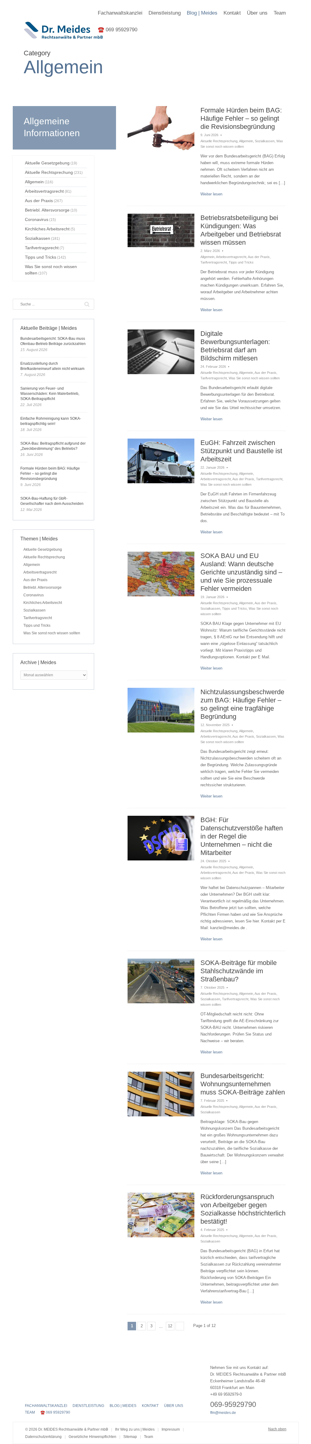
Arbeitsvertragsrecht (231, 257)
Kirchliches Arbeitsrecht (42, 603)
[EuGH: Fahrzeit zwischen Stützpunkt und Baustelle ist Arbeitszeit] (161, 461)
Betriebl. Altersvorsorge (42, 587)
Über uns (257, 13)
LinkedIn (49, 1393)
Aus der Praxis (259, 257)
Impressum (171, 1429)
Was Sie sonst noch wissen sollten (254, 378)
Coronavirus (33, 595)
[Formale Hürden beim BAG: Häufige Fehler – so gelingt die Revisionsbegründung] (161, 128)
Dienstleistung (165, 13)
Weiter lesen (211, 194)
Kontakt (232, 13)
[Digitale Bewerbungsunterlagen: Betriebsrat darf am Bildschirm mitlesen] (161, 351)
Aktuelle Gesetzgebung (42, 549)
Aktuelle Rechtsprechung (219, 141)
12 (170, 1326)
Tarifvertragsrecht (213, 262)
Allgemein (246, 141)
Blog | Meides (202, 13)
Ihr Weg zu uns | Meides (135, 1429)
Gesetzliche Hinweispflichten (92, 1437)
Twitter (39, 1393)
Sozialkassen (265, 141)
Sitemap (130, 1437)
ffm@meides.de (223, 1413)
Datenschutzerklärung (43, 1437)
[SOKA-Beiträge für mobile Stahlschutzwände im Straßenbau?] (161, 981)
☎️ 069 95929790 (117, 30)
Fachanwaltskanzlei (120, 13)
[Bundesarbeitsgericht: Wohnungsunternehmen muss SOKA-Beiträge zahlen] (161, 1094)
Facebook (28, 1393)
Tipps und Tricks (241, 262)
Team (280, 13)
